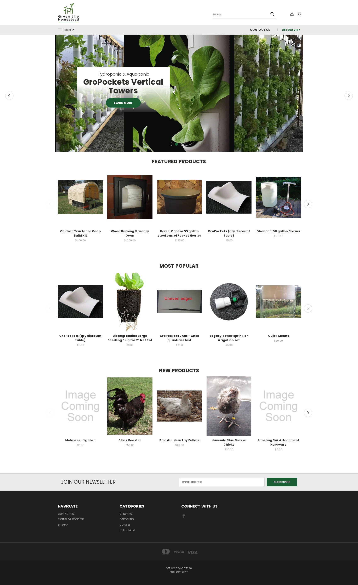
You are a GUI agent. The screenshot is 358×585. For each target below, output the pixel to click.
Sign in (62, 519)
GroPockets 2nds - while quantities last (179, 338)
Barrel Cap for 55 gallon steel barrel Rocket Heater (179, 233)
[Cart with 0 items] (299, 13)
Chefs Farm (127, 530)
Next (349, 96)
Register (78, 519)
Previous (9, 96)
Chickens (126, 514)
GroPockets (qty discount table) (229, 233)
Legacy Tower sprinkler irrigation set (229, 338)
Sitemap (63, 524)
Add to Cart (80, 201)
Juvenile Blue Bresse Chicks (229, 442)
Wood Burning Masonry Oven (130, 233)
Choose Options (278, 201)
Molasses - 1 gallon (80, 440)
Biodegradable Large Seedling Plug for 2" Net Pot (130, 338)
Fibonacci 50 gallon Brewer (278, 231)
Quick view (80, 193)
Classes (125, 524)
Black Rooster (130, 440)
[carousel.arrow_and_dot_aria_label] (171, 144)
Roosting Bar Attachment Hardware (278, 442)
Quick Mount (278, 336)
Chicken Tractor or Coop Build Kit (80, 233)
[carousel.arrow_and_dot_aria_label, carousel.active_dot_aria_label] (176, 144)
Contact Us (260, 30)
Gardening (127, 519)
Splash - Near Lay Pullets (179, 440)
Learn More (123, 103)
